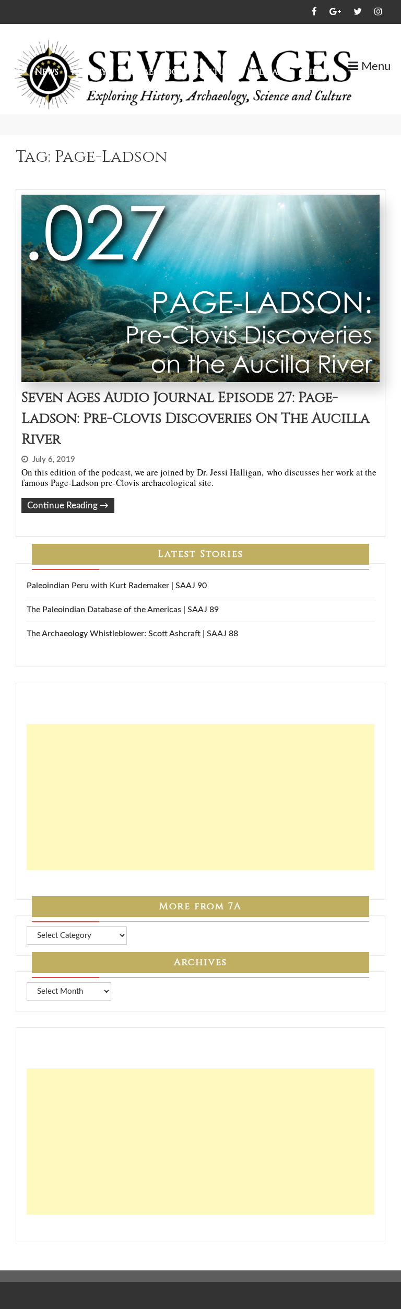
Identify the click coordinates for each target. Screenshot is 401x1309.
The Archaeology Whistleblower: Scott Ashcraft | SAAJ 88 (132, 633)
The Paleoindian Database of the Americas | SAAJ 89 (123, 609)
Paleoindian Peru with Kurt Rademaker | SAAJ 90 (117, 585)
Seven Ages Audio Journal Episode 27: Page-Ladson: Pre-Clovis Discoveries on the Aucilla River (195, 418)
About (361, 84)
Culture (215, 72)
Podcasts (268, 72)
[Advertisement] (200, 797)
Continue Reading (68, 505)
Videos (318, 72)
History (89, 72)
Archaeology (152, 72)
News (46, 72)
